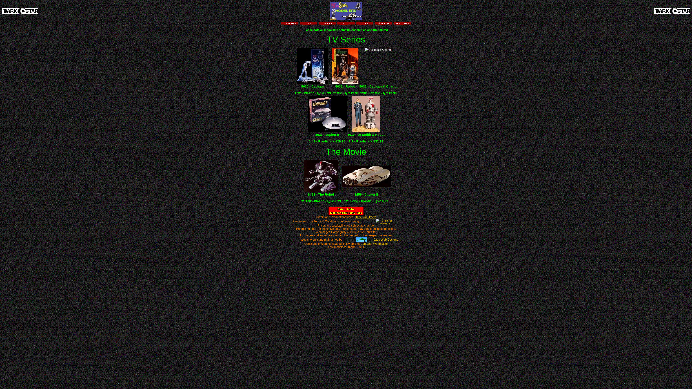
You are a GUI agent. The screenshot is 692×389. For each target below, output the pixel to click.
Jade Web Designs (386, 239)
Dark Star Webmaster (374, 243)
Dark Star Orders (365, 217)
